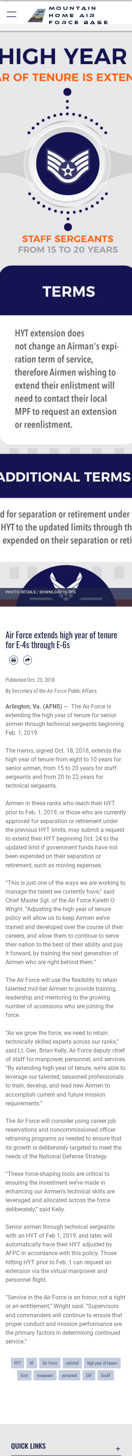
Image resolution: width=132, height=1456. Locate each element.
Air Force (50, 1363)
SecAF (106, 1375)
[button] (12, 15)
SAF (89, 1375)
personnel (69, 1375)
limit (24, 1375)
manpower (45, 1375)
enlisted (72, 1363)
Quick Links (28, 1445)
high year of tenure (102, 1363)
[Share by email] (27, 660)
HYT (17, 1363)
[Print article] (13, 660)
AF (32, 1363)
